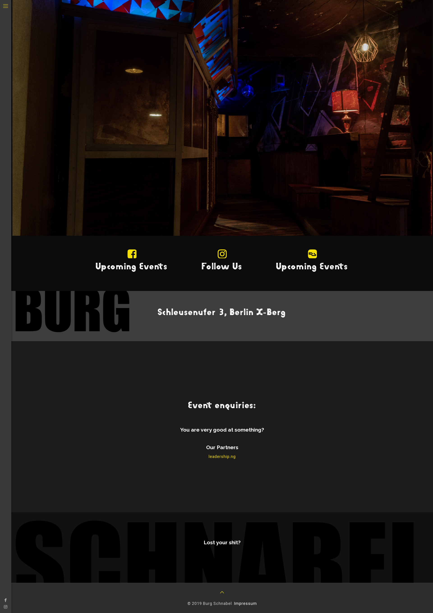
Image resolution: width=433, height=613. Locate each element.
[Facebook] (5, 600)
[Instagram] (5, 606)
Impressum (245, 603)
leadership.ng (222, 456)
